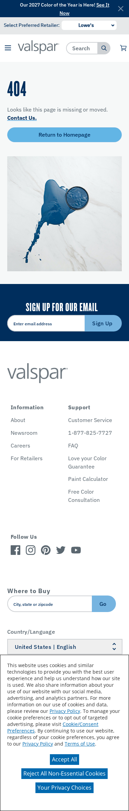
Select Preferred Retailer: (32, 25)
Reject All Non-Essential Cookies (64, 773)
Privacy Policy (65, 711)
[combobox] (82, 48)
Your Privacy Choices (64, 787)
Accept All (64, 759)
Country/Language (31, 631)
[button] (8, 48)
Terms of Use (80, 743)
